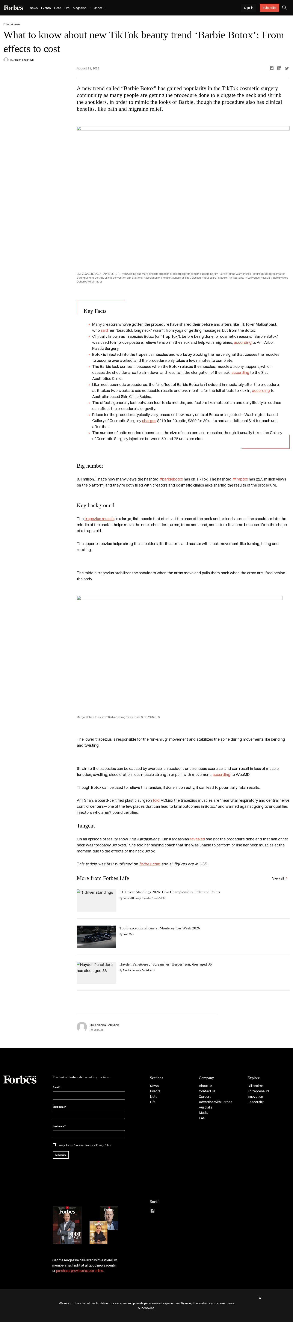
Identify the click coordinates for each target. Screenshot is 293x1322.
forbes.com (149, 864)
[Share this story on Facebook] (271, 68)
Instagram (169, 1210)
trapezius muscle (100, 518)
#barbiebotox (171, 479)
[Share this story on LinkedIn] (279, 68)
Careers (205, 1096)
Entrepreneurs (258, 1091)
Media (203, 1112)
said (104, 330)
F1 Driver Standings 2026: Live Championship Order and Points (169, 892)
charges (149, 420)
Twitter (178, 1210)
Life (67, 8)
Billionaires (256, 1086)
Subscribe (269, 8)
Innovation (255, 1096)
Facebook (152, 1210)
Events (46, 8)
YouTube (186, 1210)
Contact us (207, 1091)
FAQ (202, 1118)
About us (205, 1086)
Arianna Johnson (24, 59)
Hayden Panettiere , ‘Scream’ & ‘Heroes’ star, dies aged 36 (165, 964)
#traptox (240, 479)
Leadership (256, 1102)
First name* (59, 1106)
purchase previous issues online (79, 1270)
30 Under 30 (98, 8)
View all (278, 878)
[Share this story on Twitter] (287, 68)
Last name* (59, 1126)
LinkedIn (161, 1210)
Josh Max (128, 934)
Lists (57, 8)
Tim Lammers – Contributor (139, 970)
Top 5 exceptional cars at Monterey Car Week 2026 (159, 928)
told (156, 800)
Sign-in (249, 8)
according (243, 342)
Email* (56, 1087)
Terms (88, 1145)
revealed (197, 839)
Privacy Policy (103, 1145)
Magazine (79, 8)
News (34, 8)
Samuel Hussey (132, 898)
